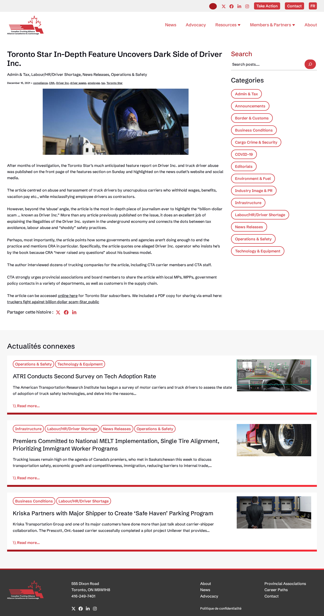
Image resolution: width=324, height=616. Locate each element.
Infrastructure (248, 202)
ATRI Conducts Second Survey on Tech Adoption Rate (84, 376)
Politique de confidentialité (220, 608)
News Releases (96, 74)
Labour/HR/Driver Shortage (56, 74)
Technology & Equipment (257, 251)
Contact (271, 596)
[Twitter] (224, 6)
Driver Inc (62, 83)
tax (103, 83)
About (205, 583)
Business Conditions (254, 130)
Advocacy (209, 596)
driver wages (78, 83)
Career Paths (276, 589)
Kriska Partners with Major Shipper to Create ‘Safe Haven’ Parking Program (113, 513)
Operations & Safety (129, 74)
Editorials (244, 166)
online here (68, 295)
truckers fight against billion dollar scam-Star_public (53, 301)
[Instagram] (247, 6)
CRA (52, 83)
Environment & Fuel (253, 178)
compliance (40, 83)
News (205, 589)
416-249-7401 (83, 596)
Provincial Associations (285, 583)
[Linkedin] (239, 6)
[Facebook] (231, 6)
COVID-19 (244, 154)
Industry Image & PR (254, 190)
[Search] (310, 64)
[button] (213, 6)
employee (94, 83)
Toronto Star (114, 83)
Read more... (28, 405)
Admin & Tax (18, 74)
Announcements (250, 106)
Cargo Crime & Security (256, 142)
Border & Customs (252, 118)
